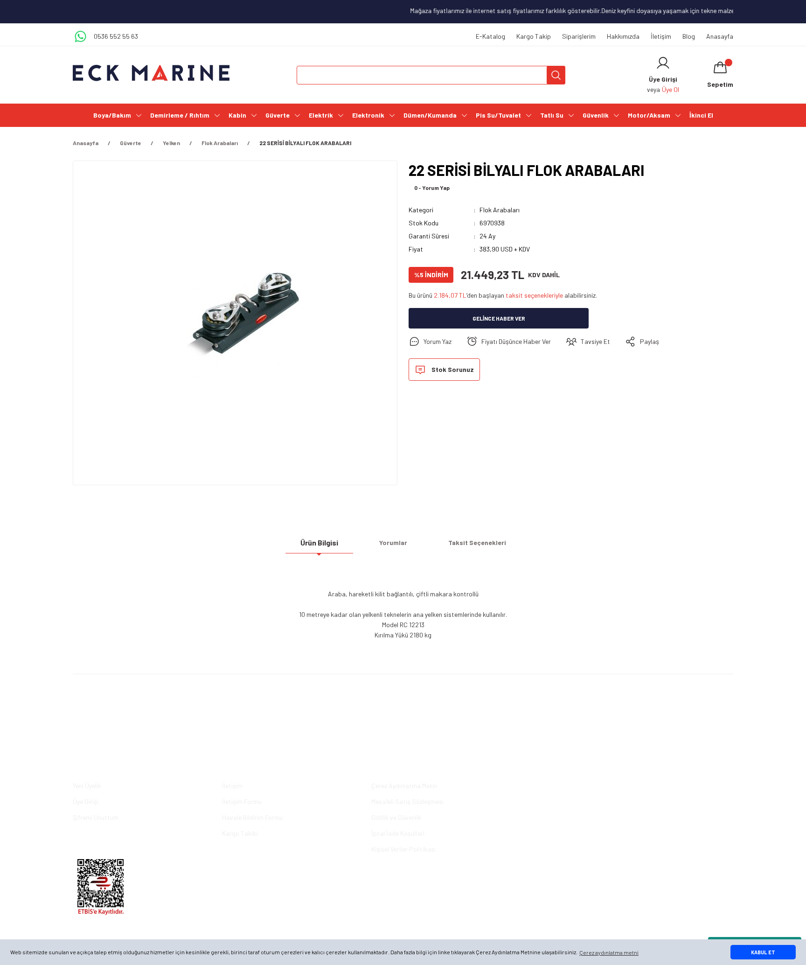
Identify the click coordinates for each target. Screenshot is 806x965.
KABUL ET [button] (763, 952)
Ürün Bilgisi (319, 542)
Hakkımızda (623, 36)
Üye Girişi (85, 801)
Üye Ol (670, 89)
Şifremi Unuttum (95, 817)
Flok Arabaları (499, 210)
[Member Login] (663, 63)
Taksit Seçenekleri (477, 542)
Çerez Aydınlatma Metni (404, 786)
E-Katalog (490, 36)
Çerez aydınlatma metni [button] (609, 952)
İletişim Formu (242, 801)
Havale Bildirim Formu (252, 817)
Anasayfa (719, 36)
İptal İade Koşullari (397, 833)
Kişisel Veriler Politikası (403, 849)
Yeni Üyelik (87, 786)
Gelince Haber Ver (498, 318)
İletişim (661, 36)
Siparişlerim (579, 36)
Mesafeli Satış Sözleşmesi (407, 801)
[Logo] (151, 73)
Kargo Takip (533, 36)
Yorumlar (393, 542)
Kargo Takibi (240, 833)
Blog (688, 36)
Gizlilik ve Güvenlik (396, 817)
